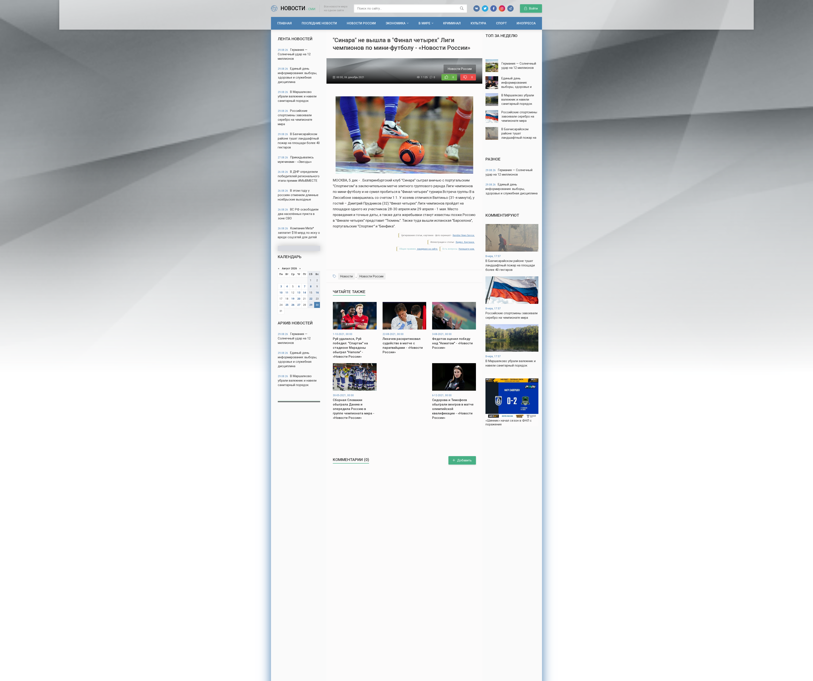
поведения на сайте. (427, 249)
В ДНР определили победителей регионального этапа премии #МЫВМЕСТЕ (298, 176)
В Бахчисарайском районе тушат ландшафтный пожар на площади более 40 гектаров (299, 140)
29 (310, 304)
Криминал (452, 23)
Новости (298, 8)
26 (292, 304)
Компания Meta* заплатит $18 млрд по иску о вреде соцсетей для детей (299, 232)
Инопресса (526, 23)
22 (310, 298)
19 (292, 298)
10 (280, 292)
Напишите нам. (467, 249)
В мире (424, 23)
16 (317, 292)
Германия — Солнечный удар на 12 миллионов (294, 54)
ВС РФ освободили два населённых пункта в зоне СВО (298, 214)
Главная (284, 23)
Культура (478, 23)
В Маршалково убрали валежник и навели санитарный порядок (297, 96)
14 (304, 292)
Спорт (501, 23)
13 (298, 292)
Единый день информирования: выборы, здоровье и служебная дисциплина (297, 75)
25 (286, 304)
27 (298, 304)
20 (298, 298)
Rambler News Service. (464, 235)
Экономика (395, 23)
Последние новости (319, 23)
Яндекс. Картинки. (465, 242)
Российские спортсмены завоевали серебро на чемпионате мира (295, 117)
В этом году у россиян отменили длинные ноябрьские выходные (298, 195)
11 (286, 292)
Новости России (361, 23)
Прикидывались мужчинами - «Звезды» (296, 159)
